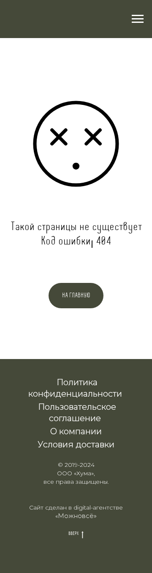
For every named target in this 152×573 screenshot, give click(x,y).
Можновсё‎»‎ (77, 516)
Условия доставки (76, 444)
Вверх (73, 533)
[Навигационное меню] (138, 19)
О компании (76, 431)
